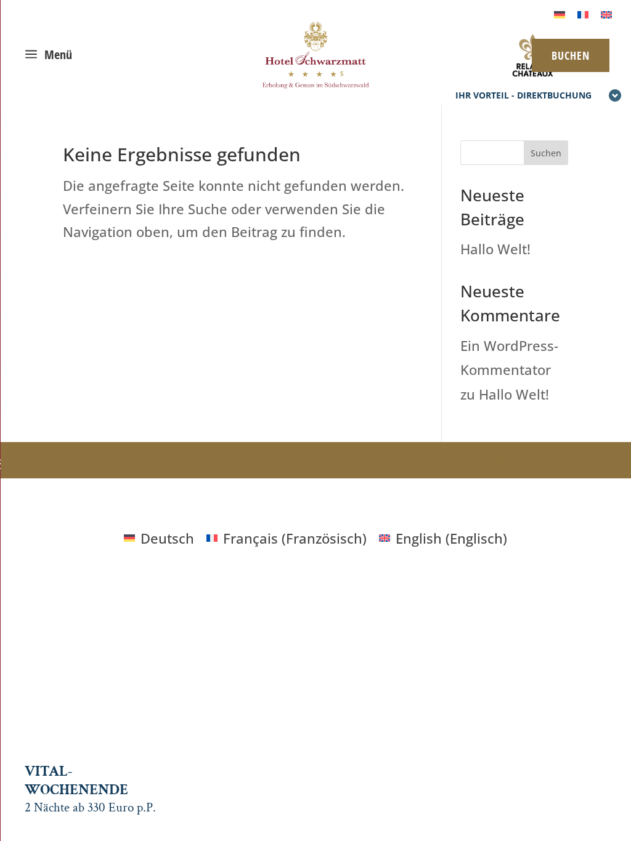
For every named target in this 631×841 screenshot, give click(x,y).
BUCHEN (571, 55)
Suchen (546, 153)
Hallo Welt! (495, 248)
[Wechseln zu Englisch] (606, 13)
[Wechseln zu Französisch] (583, 13)
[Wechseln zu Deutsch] (559, 13)
